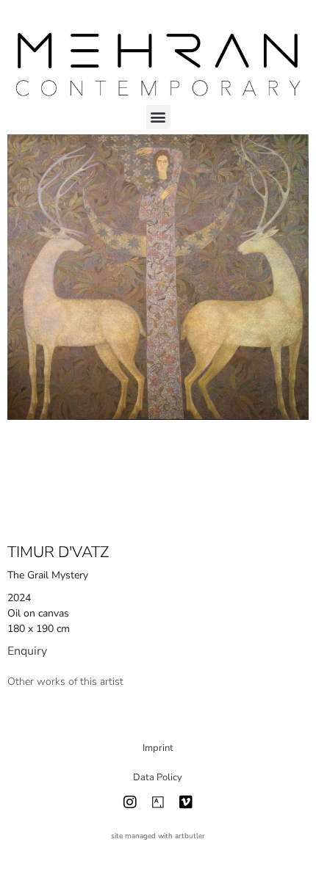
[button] (158, 117)
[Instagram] (130, 802)
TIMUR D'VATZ (58, 552)
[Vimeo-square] (186, 802)
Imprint (158, 748)
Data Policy (157, 777)
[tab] (65, 681)
